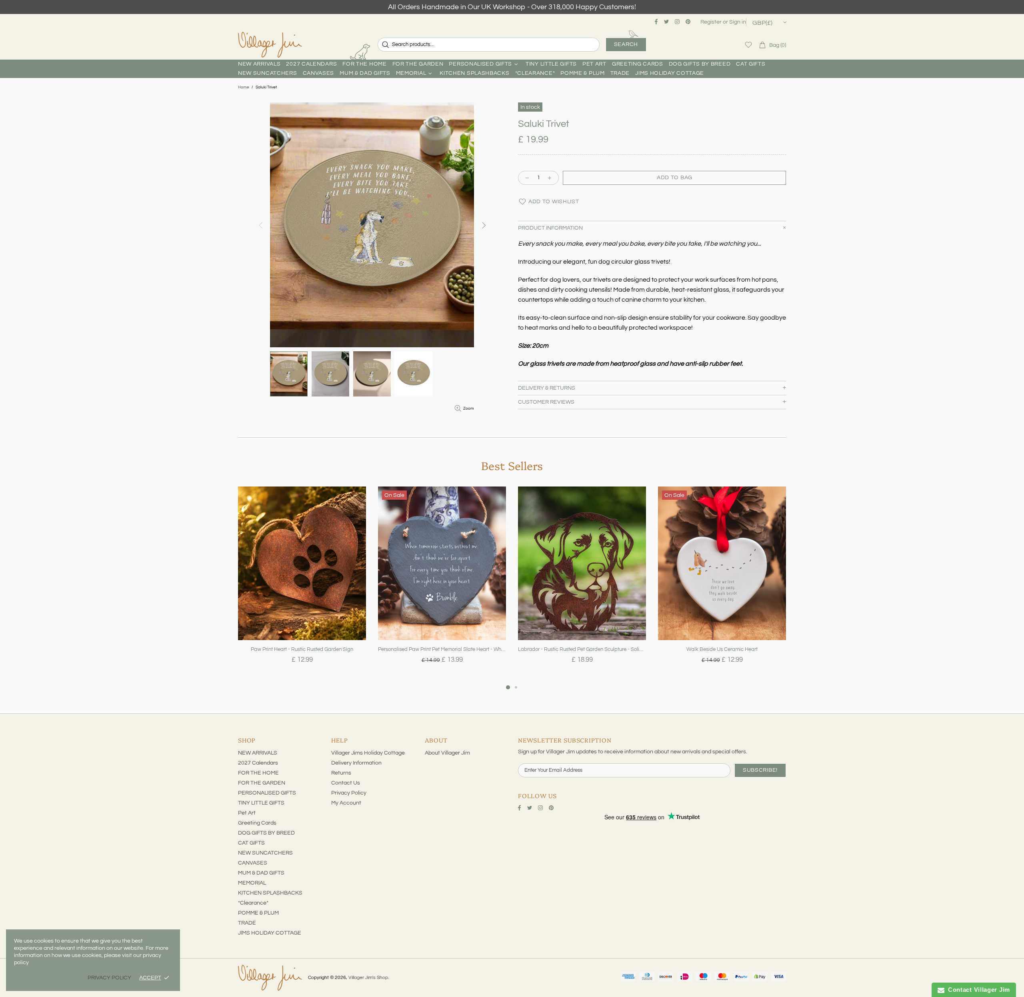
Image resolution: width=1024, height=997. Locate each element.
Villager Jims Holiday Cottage (368, 753)
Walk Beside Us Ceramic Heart (722, 649)
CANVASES (252, 863)
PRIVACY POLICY (109, 978)
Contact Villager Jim (977, 989)
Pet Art (247, 813)
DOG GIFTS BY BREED (266, 833)
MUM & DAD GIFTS (261, 873)
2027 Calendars (258, 763)
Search (626, 44)
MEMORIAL (252, 883)
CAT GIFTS (251, 843)
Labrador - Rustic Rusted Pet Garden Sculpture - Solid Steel (582, 649)
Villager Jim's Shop (270, 45)
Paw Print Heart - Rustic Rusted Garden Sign (302, 649)
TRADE (247, 923)
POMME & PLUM (258, 913)
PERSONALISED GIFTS (267, 793)
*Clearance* (253, 903)
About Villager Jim (447, 753)
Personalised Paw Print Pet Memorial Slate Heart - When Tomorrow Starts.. (442, 649)
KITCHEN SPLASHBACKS (270, 893)
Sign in (737, 22)
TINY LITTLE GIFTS (261, 803)
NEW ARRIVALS (257, 753)
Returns (341, 773)
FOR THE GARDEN (261, 783)
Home (243, 87)
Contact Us (345, 783)
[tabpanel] (302, 584)
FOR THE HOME (258, 773)
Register (711, 22)
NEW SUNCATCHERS (265, 853)
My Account (346, 803)
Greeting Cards (257, 823)
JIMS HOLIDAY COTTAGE (269, 933)
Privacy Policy (348, 793)
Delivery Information (356, 763)
